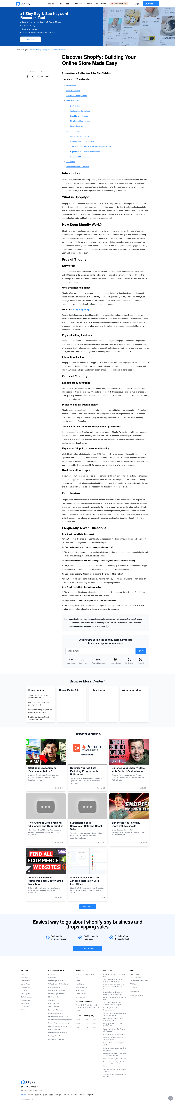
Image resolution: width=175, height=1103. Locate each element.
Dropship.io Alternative (55, 1010)
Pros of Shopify (72, 100)
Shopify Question (81, 994)
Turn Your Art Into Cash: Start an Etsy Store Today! (39, 703)
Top (170, 1098)
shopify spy (51, 1000)
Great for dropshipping (79, 116)
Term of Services (135, 977)
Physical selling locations (80, 121)
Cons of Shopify (72, 131)
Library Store (25, 990)
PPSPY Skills (25, 1007)
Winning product (81, 997)
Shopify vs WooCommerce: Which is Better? (114, 998)
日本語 (51, 1095)
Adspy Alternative (53, 1007)
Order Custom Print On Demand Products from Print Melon (113, 980)
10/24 (86, 1023)
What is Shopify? (73, 90)
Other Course (80, 990)
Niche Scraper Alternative (56, 981)
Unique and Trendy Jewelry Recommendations (38, 696)
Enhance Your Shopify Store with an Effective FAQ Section (114, 1014)
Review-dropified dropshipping (58, 1016)
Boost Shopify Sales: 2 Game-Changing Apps (112, 1009)
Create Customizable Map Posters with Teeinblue (114, 1030)
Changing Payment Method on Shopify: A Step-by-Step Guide (112, 993)
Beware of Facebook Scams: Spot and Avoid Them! (113, 1038)
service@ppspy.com (136, 996)
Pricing (89, 3)
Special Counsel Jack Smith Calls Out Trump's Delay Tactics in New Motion (113, 987)
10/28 (78, 1019)
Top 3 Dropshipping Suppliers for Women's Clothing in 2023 (40, 711)
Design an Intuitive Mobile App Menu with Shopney (114, 1049)
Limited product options (79, 136)
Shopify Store (25, 1000)
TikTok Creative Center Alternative (59, 984)
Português (59, 1095)
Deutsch (74, 1095)
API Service (101, 3)
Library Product (26, 984)
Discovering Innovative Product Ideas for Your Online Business (114, 1054)
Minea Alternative (53, 1003)
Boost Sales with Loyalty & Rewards (114, 1059)
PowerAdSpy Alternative (56, 1039)
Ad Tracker (24, 977)
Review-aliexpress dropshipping (58, 1023)
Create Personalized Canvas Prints (114, 1034)
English (23, 1094)
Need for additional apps (80, 156)
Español (66, 1095)
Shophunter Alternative (55, 1013)
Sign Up (141, 651)
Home (18, 50)
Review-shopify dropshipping (57, 1026)
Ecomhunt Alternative (55, 987)
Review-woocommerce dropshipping (60, 1020)
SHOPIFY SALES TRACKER (85, 974)
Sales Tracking (25, 981)
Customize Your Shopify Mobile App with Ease (114, 1075)
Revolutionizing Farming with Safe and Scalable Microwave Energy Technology (113, 1064)
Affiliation (133, 984)
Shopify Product (26, 987)
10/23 (94, 1023)
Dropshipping (80, 984)
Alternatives (52, 977)
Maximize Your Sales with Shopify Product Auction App (113, 1019)
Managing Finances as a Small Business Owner (112, 1025)
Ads (22, 974)
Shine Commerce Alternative (57, 1033)
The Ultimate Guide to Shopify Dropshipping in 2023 (39, 718)
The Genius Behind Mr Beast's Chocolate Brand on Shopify (112, 1004)
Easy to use (75, 105)
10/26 (94, 1019)
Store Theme (25, 1003)
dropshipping (81, 309)
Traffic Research (26, 997)
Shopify (25, 50)
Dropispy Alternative (54, 1036)
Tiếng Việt (89, 1095)
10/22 (78, 1027)
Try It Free (30, 39)
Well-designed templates (80, 110)
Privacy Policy (134, 974)
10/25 (78, 1023)
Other (78, 1011)
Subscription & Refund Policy (139, 981)
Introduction (71, 85)
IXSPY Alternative (54, 997)
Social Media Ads (81, 987)
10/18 (94, 1027)
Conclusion (70, 161)
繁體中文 (38, 1095)
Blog (77, 977)
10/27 (86, 1019)
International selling (78, 126)
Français (81, 1095)
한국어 (45, 1095)
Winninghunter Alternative (56, 990)
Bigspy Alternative (54, 1029)
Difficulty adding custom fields (82, 141)
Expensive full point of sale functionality (86, 151)
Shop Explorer (25, 994)
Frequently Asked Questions (77, 166)
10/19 (86, 1027)
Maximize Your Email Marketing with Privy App (114, 1070)
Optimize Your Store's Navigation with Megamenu (113, 1044)
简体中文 (30, 1095)
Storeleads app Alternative (56, 994)
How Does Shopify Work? (76, 95)
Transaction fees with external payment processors (90, 146)
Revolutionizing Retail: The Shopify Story (114, 975)
